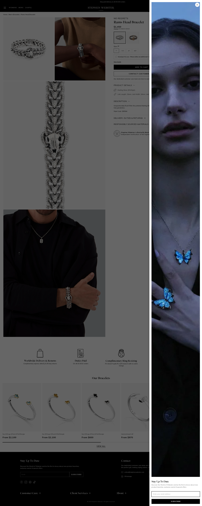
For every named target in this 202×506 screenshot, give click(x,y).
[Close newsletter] (197, 5)
